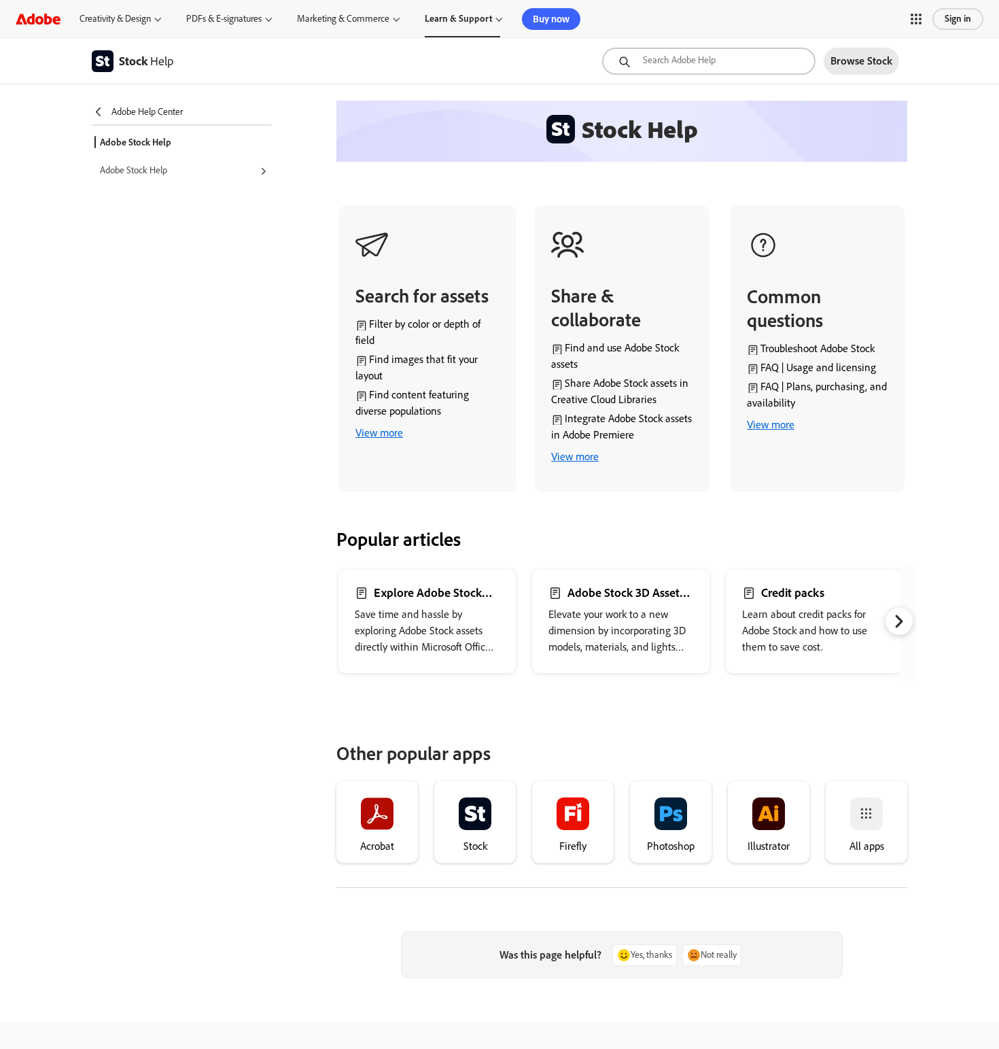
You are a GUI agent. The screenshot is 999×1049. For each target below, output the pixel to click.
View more (379, 432)
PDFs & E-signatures (224, 18)
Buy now (551, 19)
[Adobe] (38, 18)
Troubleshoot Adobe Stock (817, 348)
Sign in (958, 18)
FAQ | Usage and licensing (818, 367)
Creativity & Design (115, 18)
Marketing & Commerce (343, 18)
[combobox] (709, 61)
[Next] (899, 621)
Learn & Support (458, 18)
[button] (916, 19)
